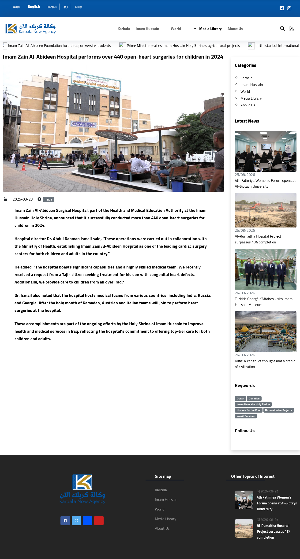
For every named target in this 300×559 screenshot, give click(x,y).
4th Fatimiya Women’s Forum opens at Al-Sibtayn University (265, 183)
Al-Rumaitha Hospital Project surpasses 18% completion (258, 239)
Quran (240, 398)
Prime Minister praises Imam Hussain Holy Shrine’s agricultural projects (157, 45)
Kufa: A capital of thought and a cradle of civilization (265, 363)
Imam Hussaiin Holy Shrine (253, 404)
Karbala (124, 28)
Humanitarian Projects (278, 410)
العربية (17, 6)
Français (52, 6)
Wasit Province (246, 416)
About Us (235, 28)
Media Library (210, 28)
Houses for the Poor (249, 410)
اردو (66, 6)
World (176, 28)
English (34, 6)
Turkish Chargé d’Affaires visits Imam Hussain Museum (263, 301)
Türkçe (78, 6)
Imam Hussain (147, 28)
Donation (254, 398)
